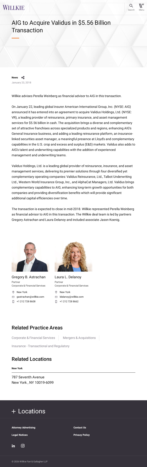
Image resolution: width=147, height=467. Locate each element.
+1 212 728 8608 (26, 301)
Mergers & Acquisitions (79, 337)
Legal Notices (20, 435)
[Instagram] (23, 445)
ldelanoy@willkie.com (72, 297)
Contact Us (80, 428)
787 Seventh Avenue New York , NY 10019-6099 (33, 380)
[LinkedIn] (13, 446)
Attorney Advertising (23, 428)
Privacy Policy (82, 435)
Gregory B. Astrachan (29, 277)
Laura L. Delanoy (68, 277)
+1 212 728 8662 (69, 301)
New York (22, 292)
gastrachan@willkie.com (30, 297)
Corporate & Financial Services (33, 337)
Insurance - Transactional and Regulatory (41, 346)
